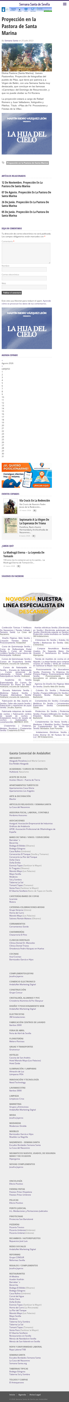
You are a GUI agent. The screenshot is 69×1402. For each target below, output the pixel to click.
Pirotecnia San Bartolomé (21, 1219)
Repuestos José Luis (18, 1241)
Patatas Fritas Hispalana (20, 1192)
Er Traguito (14, 868)
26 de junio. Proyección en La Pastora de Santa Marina (25, 204)
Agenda (22, 1394)
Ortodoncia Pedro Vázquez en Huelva (26, 948)
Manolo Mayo (15, 871)
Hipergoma (14, 1158)
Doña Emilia (15, 862)
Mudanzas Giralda (17, 1126)
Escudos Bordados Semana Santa (25, 1145)
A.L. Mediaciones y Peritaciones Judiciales (28, 1211)
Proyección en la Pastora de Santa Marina (27, 162)
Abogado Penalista (18, 760)
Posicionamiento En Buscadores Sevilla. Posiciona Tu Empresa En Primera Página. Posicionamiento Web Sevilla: (51, 672)
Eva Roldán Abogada (18, 763)
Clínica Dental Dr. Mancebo (22, 942)
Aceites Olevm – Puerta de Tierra (24, 780)
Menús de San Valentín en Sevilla (24, 1341)
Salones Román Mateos (20, 918)
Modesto (13, 876)
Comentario (8, 241)
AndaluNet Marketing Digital (22, 984)
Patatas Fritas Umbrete (20, 1194)
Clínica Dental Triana (19, 945)
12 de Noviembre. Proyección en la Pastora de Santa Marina (22, 184)
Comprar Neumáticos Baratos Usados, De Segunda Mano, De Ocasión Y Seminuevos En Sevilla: (51, 650)
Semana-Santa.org (18, 1363)
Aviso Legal (35, 1394)
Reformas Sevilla (17, 1260)
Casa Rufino (14, 851)
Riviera (12, 901)
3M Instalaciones (17, 1017)
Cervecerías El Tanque (19, 854)
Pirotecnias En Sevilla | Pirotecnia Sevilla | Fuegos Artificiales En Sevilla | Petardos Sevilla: (51, 713)
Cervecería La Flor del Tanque (23, 857)
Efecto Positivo (16, 1183)
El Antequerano (16, 1382)
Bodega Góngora (17, 848)
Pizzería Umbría (16, 1233)
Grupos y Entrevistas (19, 1106)
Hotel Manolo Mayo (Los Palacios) (25, 1060)
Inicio (12, 1394)
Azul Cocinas (15, 956)
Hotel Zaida (14, 1063)
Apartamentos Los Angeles (21, 790)
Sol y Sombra (15, 879)
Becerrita (13, 842)
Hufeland (13, 771)
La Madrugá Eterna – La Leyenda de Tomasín (23, 554)
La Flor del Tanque (17, 1310)
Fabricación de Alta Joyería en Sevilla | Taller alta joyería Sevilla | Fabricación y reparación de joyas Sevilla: (15, 704)
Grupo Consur (15, 992)
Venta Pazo (14, 888)
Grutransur (14, 1049)
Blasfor (12, 799)
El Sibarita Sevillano (18, 890)
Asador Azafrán (16, 1279)
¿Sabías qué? (8, 545)
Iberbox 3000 (15, 1025)
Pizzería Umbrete (17, 1230)
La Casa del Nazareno (19, 807)
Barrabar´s (14, 840)
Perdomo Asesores (18, 815)
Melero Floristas (16, 1041)
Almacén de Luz (16, 1071)
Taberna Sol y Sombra (19, 1321)
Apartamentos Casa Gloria (21, 788)
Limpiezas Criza (16, 1098)
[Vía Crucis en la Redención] (10, 513)
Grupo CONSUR (16, 1257)
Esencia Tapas (16, 865)
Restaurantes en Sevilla (20, 1335)
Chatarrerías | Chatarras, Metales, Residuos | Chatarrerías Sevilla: (15, 728)
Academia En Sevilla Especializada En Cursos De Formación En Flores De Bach (15, 682)
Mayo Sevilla (15, 874)
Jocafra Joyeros (16, 976)
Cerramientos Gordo (19, 926)
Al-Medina (14, 1276)
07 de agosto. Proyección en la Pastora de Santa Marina (26, 194)
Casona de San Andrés (19, 1057)
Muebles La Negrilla (18, 1137)
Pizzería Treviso (16, 1227)
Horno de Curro (16, 912)
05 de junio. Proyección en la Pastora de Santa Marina (25, 213)
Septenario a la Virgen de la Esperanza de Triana (34, 521)
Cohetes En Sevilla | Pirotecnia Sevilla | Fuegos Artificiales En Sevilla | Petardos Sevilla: (51, 692)
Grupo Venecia (16, 910)
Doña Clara (14, 859)
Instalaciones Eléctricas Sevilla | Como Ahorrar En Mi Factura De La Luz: (51, 734)
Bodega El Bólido (17, 845)
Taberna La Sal (16, 882)
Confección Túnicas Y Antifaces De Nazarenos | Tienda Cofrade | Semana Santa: (15, 629)
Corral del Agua (16, 1296)
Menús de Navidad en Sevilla (22, 1338)
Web (4, 283)
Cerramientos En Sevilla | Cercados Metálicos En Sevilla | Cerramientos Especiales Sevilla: (51, 703)
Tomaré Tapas (16, 885)
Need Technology (17, 1082)
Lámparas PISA (16, 1074)
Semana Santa (11, 41)
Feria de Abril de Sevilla (20, 1033)
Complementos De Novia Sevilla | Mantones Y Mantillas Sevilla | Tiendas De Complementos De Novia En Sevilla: (51, 725)
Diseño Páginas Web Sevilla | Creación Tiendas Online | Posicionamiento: (15, 640)
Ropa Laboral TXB (17, 1349)
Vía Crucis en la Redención (34, 500)
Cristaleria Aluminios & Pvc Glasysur (26, 1000)
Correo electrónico (10, 274)
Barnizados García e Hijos (21, 959)
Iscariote (13, 899)
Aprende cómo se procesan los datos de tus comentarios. (26, 302)
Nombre (5, 265)
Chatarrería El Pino (18, 934)
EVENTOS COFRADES (10, 493)
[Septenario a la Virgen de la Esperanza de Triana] (10, 532)
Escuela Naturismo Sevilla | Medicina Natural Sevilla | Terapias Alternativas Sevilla (15, 692)
